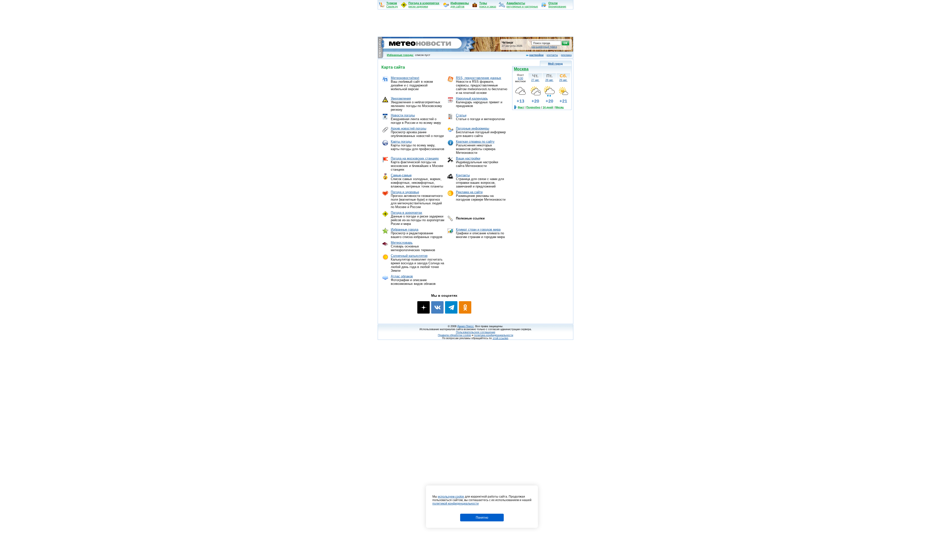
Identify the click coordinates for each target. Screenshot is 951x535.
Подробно (533, 107)
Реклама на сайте (469, 192)
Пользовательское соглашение (475, 332)
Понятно (482, 517)
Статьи (461, 115)
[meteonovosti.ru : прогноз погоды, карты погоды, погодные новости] (420, 50)
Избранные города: (400, 55)
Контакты (463, 175)
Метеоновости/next (405, 78)
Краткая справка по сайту (475, 141)
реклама (566, 55)
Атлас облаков (402, 276)
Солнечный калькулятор (409, 256)
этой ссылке (500, 338)
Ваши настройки (468, 158)
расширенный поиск (544, 46)
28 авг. (549, 80)
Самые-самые (401, 175)
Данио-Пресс (465, 326)
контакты (552, 55)
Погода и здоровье (405, 192)
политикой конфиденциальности (455, 503)
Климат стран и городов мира (478, 229)
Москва (521, 69)
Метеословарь (402, 242)
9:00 (520, 78)
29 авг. (563, 80)
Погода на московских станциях (415, 158)
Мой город (555, 63)
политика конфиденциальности (493, 335)
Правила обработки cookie (454, 335)
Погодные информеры (472, 128)
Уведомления (401, 98)
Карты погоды (401, 141)
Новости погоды (403, 115)
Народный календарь (472, 98)
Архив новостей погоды (408, 128)
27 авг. (535, 80)
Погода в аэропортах (406, 212)
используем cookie (451, 496)
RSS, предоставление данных (478, 78)
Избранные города (404, 229)
